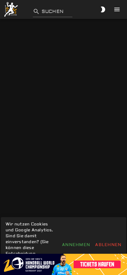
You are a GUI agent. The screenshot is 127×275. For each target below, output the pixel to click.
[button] (123, 258)
